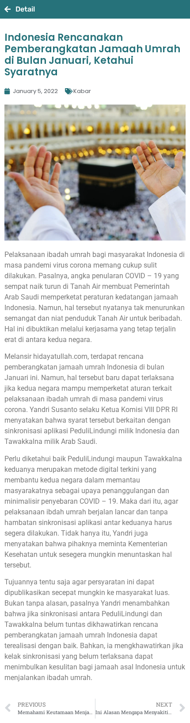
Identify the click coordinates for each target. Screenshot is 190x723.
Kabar (82, 91)
